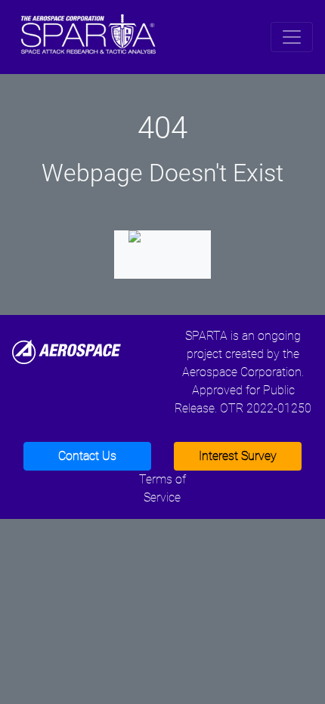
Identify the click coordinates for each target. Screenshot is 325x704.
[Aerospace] (66, 351)
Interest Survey (238, 456)
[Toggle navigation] (292, 37)
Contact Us (87, 456)
